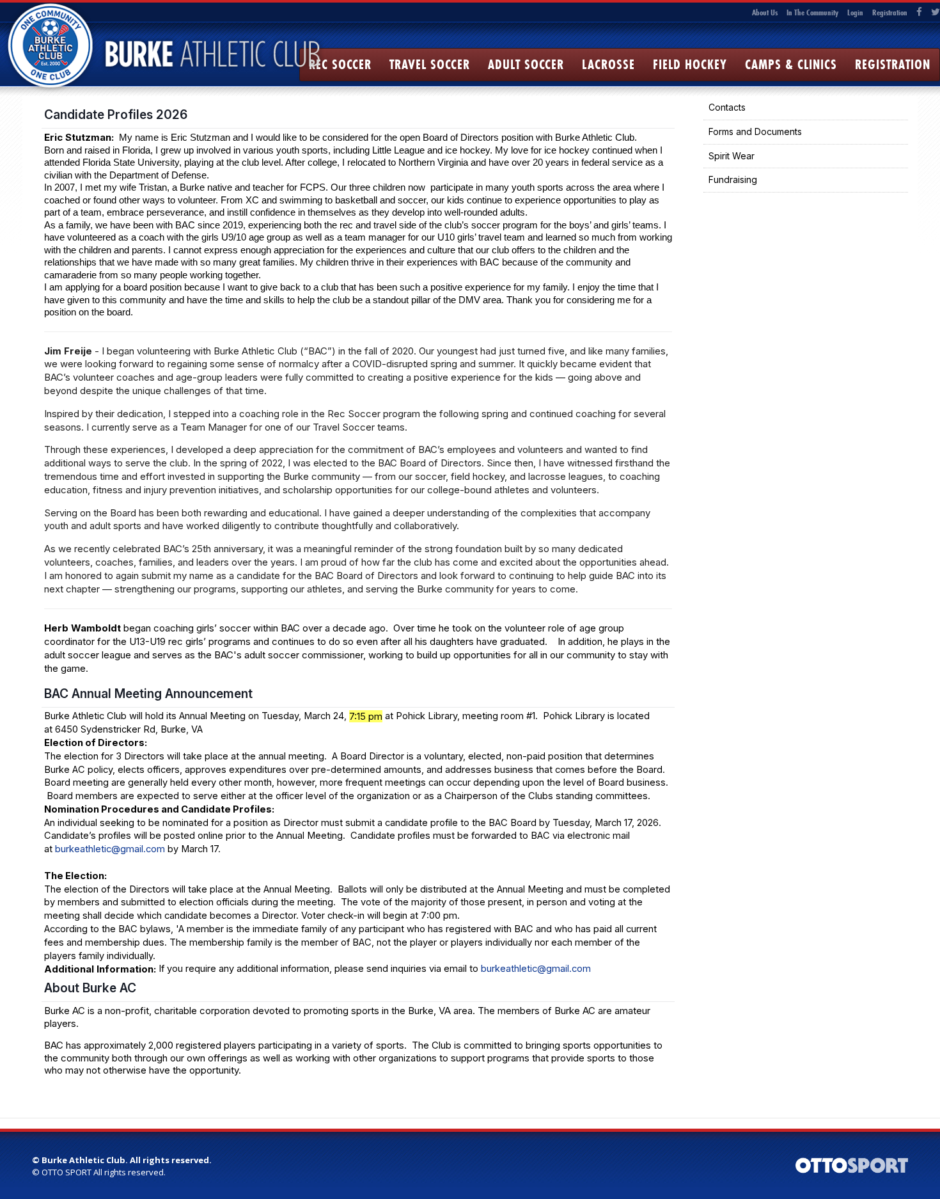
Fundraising (733, 179)
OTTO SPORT (66, 1172)
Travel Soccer (429, 64)
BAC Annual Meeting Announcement (148, 693)
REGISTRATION (892, 64)
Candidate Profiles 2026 (115, 114)
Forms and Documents (755, 131)
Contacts (727, 107)
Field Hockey (690, 64)
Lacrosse (608, 64)
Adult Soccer (526, 64)
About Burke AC (90, 988)
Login (855, 12)
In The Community (812, 12)
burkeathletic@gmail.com (110, 849)
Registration (889, 12)
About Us (765, 12)
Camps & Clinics (791, 64)
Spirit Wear (732, 155)
